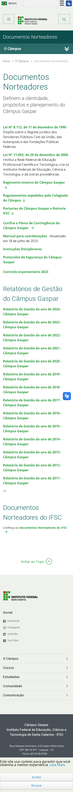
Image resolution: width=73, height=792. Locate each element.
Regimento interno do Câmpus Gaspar (34, 182)
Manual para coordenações (25, 236)
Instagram (14, 627)
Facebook (13, 621)
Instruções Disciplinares (22, 249)
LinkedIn (13, 634)
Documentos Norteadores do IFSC (43, 528)
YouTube (13, 640)
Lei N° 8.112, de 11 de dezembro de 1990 (34, 127)
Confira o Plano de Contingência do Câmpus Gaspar (31, 225)
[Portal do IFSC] (32, 20)
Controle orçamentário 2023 (25, 272)
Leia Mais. (58, 764)
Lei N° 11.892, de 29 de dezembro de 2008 (35, 155)
